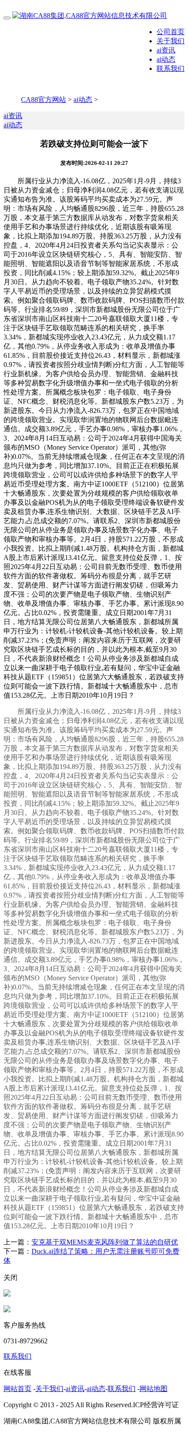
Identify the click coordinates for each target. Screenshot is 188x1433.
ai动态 (166, 59)
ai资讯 (166, 50)
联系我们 (171, 68)
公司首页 (171, 31)
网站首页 (17, 1388)
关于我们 (171, 41)
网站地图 (153, 1388)
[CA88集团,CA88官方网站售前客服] (6, 1294)
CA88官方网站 (43, 99)
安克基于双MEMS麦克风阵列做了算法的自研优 (104, 1242)
